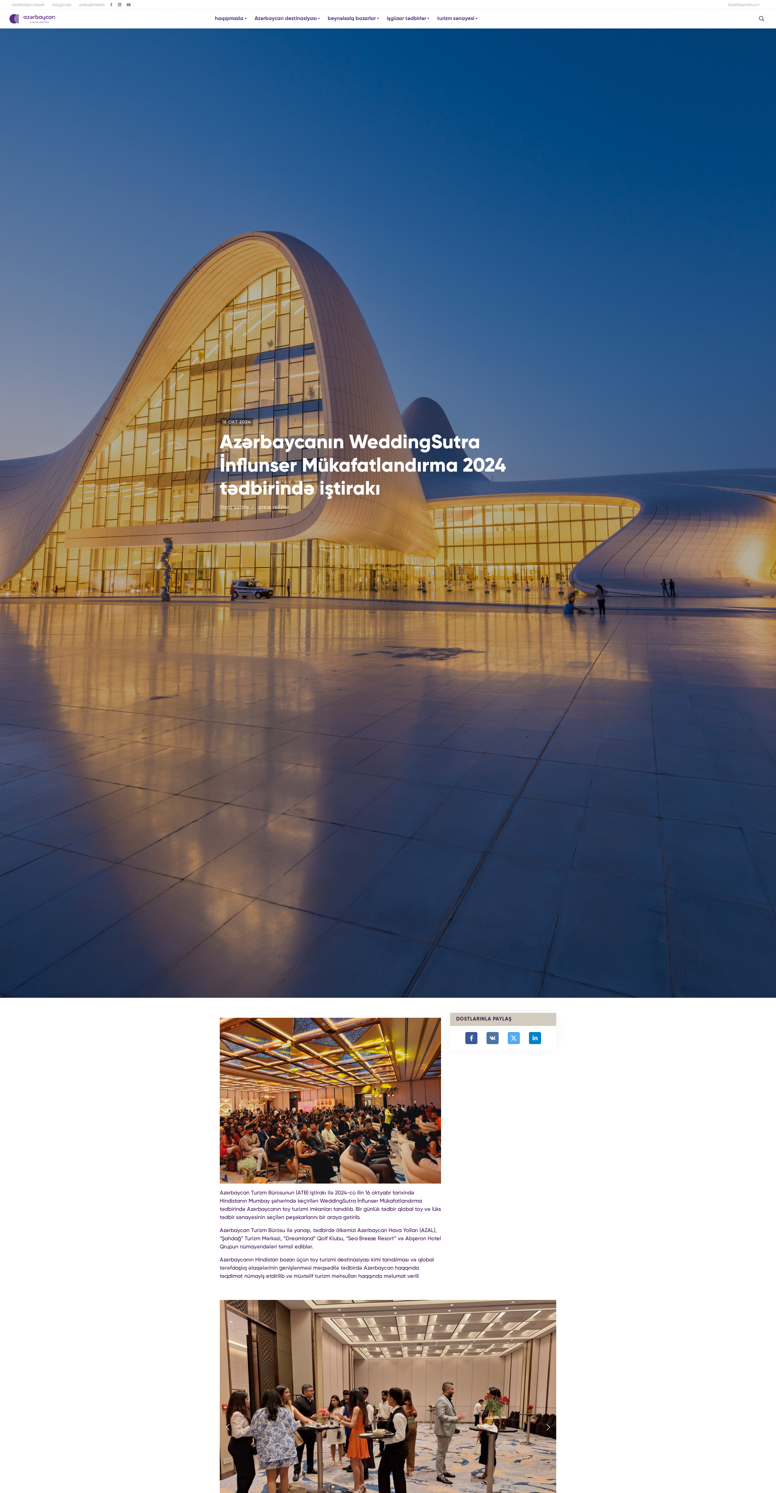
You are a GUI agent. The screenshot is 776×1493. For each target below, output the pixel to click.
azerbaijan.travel (28, 4)
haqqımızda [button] (230, 18)
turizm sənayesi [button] (456, 18)
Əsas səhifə (234, 507)
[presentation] (227, 1427)
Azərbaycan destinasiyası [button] (286, 18)
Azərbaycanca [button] (743, 4)
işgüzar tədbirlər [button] (407, 18)
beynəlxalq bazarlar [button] (352, 18)
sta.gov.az (62, 4)
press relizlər (273, 507)
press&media (92, 4)
